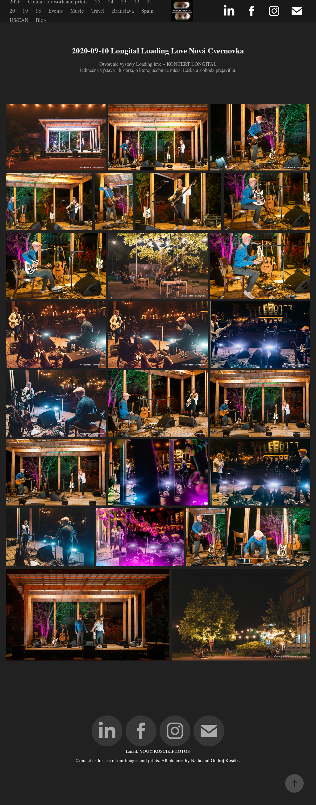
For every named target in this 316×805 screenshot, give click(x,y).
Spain (147, 10)
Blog (41, 19)
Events (55, 10)
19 (25, 10)
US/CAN (19, 19)
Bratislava (123, 10)
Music (77, 10)
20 (12, 10)
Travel (98, 10)
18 (38, 10)
